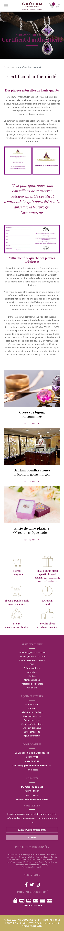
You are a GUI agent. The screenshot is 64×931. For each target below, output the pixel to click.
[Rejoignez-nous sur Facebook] (26, 884)
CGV (30, 923)
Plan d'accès (32, 769)
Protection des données (32, 683)
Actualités (31, 672)
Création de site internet (47, 923)
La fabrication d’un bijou (32, 712)
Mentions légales (32, 680)
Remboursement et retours (32, 660)
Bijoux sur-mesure (31, 735)
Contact (32, 676)
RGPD (9, 923)
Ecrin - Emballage (32, 731)
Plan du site (32, 687)
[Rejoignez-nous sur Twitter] (32, 884)
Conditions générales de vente (32, 652)
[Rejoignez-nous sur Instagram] (38, 884)
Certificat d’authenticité (32, 724)
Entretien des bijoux (32, 728)
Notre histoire (31, 704)
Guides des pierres (32, 716)
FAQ (32, 664)
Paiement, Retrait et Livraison (32, 656)
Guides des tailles (32, 720)
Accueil (10, 67)
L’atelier (32, 708)
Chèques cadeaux (32, 668)
